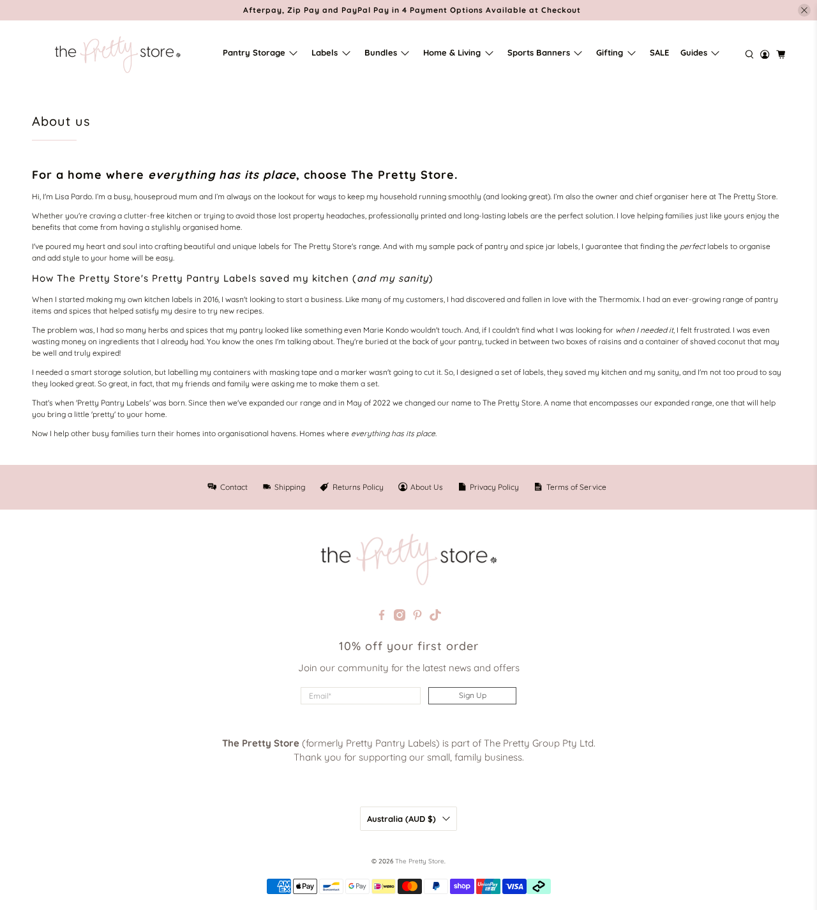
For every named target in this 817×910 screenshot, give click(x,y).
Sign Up (472, 695)
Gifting (609, 52)
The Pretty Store (419, 861)
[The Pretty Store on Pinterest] (417, 617)
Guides (693, 52)
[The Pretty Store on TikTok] (435, 617)
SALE (659, 52)
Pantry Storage (254, 52)
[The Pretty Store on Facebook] (381, 617)
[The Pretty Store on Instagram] (399, 617)
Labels (324, 52)
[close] (804, 10)
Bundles (380, 52)
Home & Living (452, 52)
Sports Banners (538, 52)
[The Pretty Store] (117, 54)
